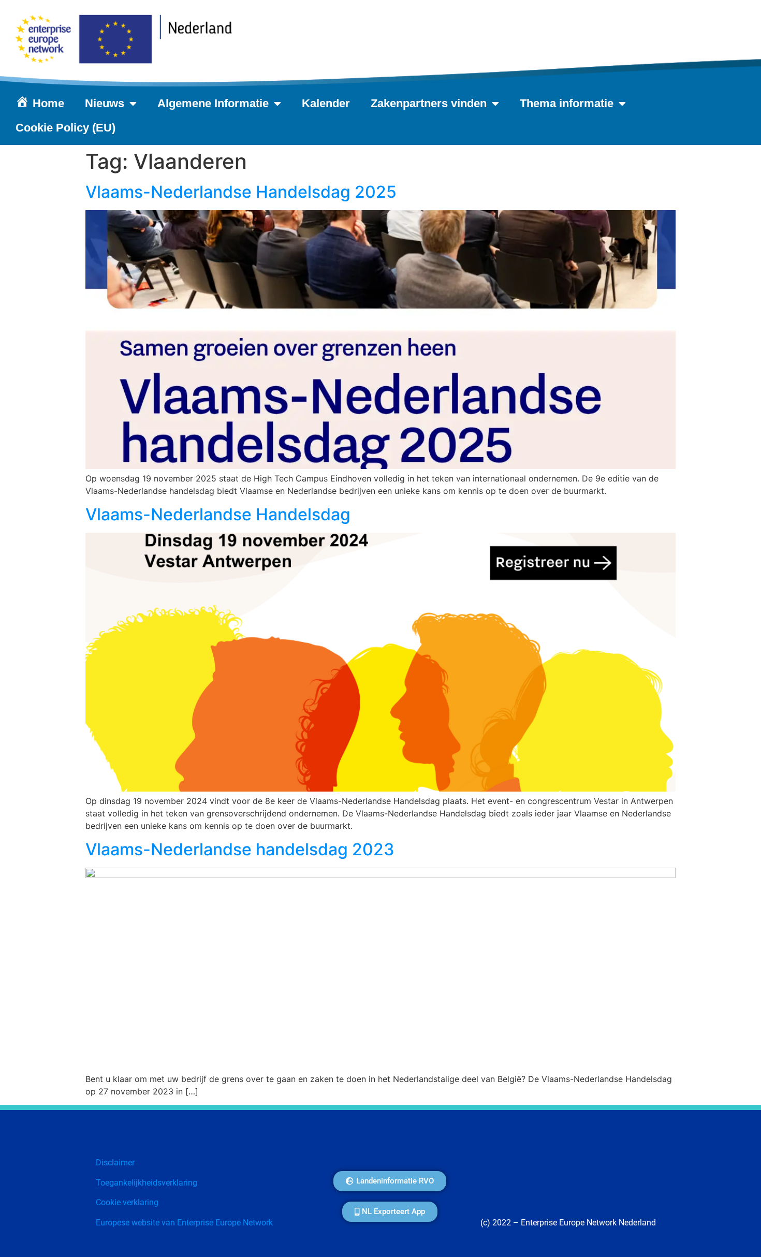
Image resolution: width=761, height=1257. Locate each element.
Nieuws (104, 103)
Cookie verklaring (127, 1202)
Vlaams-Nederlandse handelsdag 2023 (239, 849)
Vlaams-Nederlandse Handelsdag (217, 514)
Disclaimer (115, 1162)
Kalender (326, 103)
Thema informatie (566, 103)
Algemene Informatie (213, 103)
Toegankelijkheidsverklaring (146, 1183)
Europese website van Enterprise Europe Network (184, 1222)
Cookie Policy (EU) (65, 127)
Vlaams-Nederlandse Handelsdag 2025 (241, 192)
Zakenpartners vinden (429, 103)
